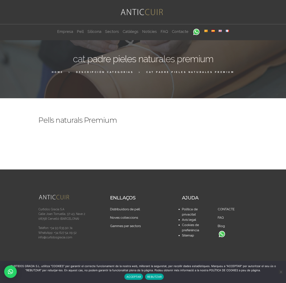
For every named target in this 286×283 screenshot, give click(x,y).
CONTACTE (226, 209)
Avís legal (189, 220)
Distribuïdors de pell (125, 209)
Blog (221, 226)
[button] (10, 271)
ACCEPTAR (133, 276)
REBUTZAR (154, 276)
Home (57, 72)
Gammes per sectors (125, 226)
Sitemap (188, 235)
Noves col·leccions (124, 218)
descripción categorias (105, 72)
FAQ (221, 218)
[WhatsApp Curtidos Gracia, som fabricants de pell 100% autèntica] (222, 234)
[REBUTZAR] (281, 272)
